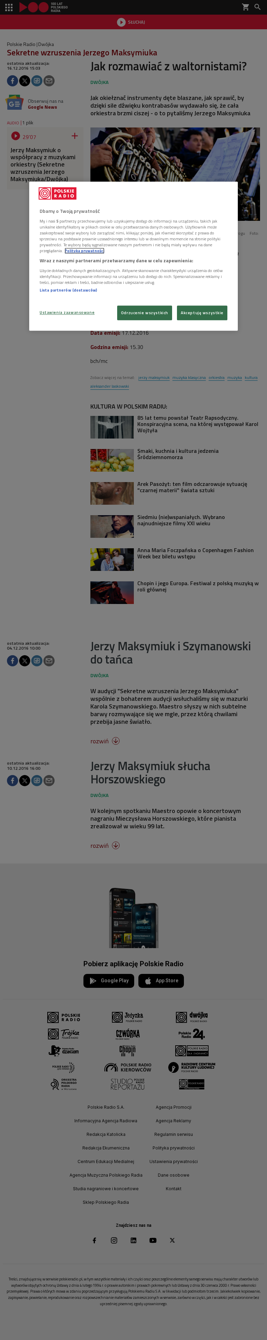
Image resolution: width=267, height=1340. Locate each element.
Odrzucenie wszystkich (144, 313)
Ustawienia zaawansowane (67, 312)
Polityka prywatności (84, 251)
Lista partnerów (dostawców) (68, 290)
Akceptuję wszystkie (202, 313)
